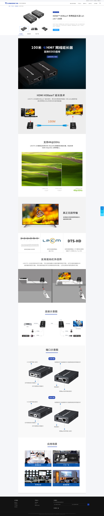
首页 (9, 6)
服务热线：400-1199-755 (89, 0)
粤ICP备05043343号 (62, 514)
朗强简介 (15, 502)
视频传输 (16, 6)
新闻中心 (84, 3)
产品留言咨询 (56, 29)
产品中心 (79, 3)
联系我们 (95, 0)
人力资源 (15, 505)
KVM (36, 503)
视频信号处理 (37, 505)
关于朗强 (16, 500)
